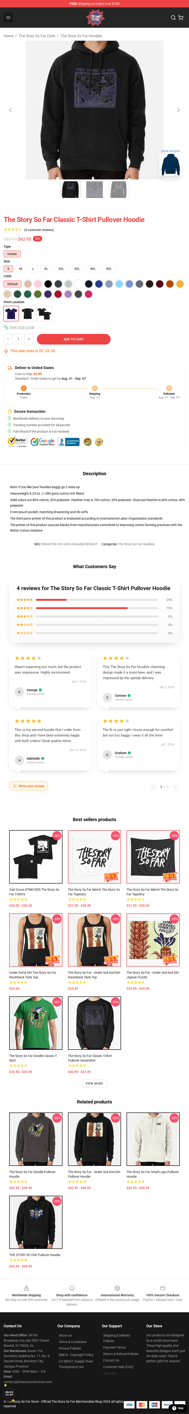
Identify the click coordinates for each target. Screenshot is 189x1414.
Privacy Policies (70, 1348)
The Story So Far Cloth (37, 36)
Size (7, 261)
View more (94, 1083)
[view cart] (180, 17)
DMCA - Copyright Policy (76, 1355)
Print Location (14, 302)
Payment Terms (114, 1347)
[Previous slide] (11, 110)
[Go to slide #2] (94, 189)
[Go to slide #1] (70, 189)
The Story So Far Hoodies (81, 36)
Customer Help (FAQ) (118, 1367)
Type (7, 246)
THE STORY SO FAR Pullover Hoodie (34, 1255)
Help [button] (180, 1408)
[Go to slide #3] (118, 189)
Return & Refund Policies (120, 1354)
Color (8, 276)
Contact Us (111, 1360)
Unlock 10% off (9, 1393)
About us (65, 1335)
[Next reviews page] (175, 787)
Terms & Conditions (72, 1342)
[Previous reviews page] (153, 787)
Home (8, 36)
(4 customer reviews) (39, 230)
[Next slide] (178, 110)
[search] (173, 17)
